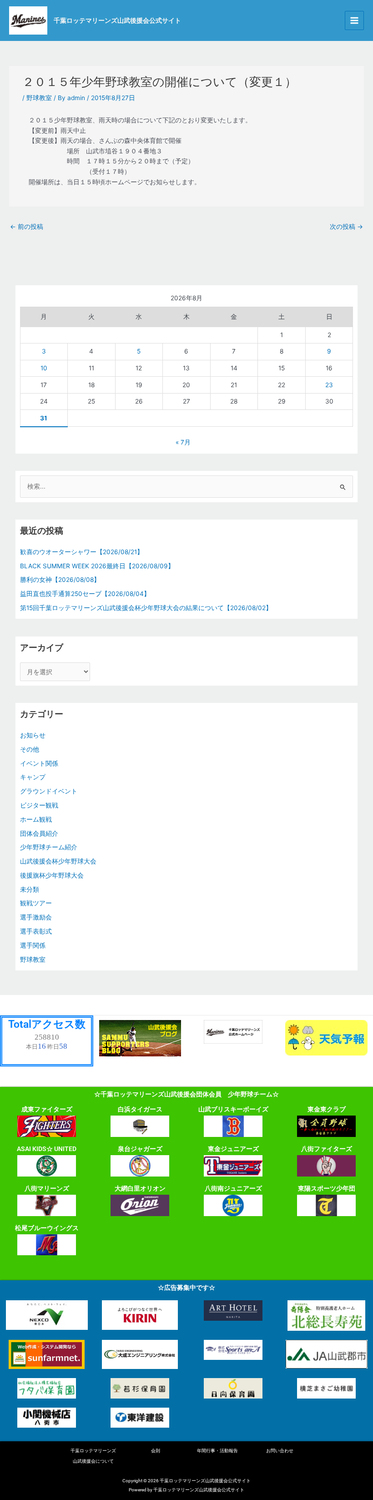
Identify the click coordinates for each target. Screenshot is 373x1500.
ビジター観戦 (39, 805)
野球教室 (39, 97)
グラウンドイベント (48, 791)
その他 (29, 749)
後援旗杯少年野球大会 (52, 875)
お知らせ (32, 735)
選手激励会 (36, 917)
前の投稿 (26, 226)
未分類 (29, 889)
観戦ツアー (36, 903)
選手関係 (32, 945)
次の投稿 (346, 226)
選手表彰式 (36, 931)
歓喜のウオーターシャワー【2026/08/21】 (81, 552)
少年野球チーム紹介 (48, 847)
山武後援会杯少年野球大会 (58, 861)
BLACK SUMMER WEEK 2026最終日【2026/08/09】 (97, 566)
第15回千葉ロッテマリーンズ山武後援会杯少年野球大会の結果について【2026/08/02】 (146, 607)
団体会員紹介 (39, 833)
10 (43, 368)
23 (329, 385)
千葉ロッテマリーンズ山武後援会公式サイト (117, 20)
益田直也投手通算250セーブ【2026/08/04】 (85, 593)
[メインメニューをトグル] (354, 20)
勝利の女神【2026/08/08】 (60, 579)
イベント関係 (39, 763)
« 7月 (183, 442)
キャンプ (32, 777)
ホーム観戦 (36, 819)
